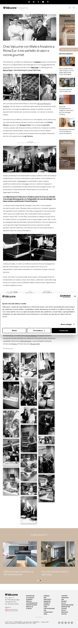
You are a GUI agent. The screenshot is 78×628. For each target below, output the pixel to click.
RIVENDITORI (30, 596)
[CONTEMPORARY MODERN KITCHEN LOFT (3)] (20, 542)
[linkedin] (62, 623)
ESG (45, 598)
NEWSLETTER (65, 607)
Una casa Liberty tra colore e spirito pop (65, 90)
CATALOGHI (65, 598)
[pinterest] (72, 623)
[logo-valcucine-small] (11, 594)
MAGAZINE (47, 601)
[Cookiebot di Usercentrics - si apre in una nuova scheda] (61, 296)
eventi (44, 65)
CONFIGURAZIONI (31, 603)
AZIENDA (46, 596)
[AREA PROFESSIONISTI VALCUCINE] (67, 141)
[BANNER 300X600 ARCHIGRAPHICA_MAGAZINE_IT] (67, 15)
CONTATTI (64, 596)
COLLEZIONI (30, 598)
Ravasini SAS (35, 344)
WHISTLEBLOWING (67, 605)
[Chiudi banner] (75, 296)
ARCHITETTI (47, 599)
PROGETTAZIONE (31, 605)
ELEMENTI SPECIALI (29, 600)
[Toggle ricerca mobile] (70, 7)
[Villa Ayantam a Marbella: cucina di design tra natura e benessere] (67, 122)
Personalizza (37, 330)
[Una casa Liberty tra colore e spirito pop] (67, 82)
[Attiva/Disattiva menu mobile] (74, 7)
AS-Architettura (31, 336)
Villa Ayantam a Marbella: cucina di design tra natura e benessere (67, 131)
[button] (37, 580)
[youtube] (69, 623)
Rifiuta (14, 330)
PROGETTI (47, 603)
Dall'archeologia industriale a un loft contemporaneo (19, 573)
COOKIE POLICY (64, 609)
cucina (7, 55)
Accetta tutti (63, 330)
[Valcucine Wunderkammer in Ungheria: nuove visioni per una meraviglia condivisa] (67, 99)
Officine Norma (26, 341)
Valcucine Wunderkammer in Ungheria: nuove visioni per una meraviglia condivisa (66, 110)
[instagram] (59, 623)
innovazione (22, 181)
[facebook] (65, 623)
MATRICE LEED (46, 606)
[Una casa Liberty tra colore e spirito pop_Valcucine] (58, 542)
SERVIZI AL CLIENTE (29, 607)
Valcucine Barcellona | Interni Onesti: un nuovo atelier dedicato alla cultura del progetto (66, 71)
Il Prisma (14, 344)
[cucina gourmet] (29, 15)
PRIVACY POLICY (64, 602)
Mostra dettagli (66, 324)
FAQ (62, 599)
